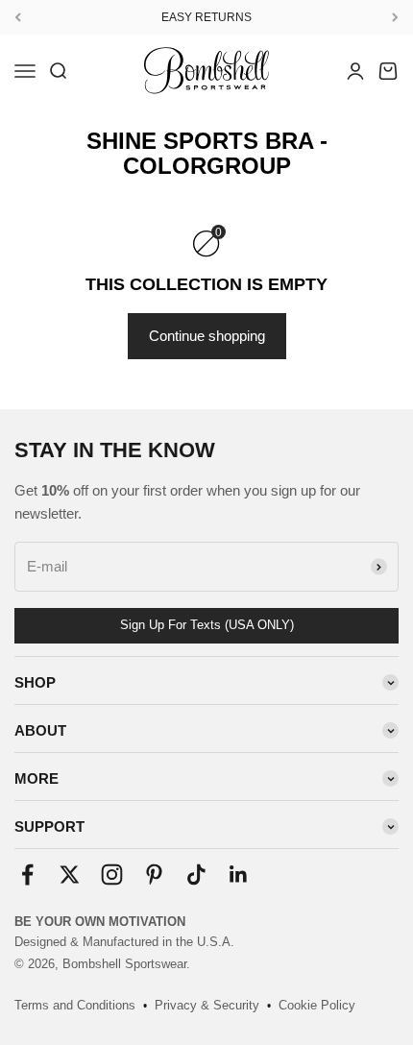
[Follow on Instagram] (112, 874)
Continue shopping (207, 336)
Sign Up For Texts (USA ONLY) (207, 625)
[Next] (395, 17)
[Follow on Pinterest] (154, 874)
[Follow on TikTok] (196, 874)
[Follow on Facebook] (27, 874)
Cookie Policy (317, 1005)
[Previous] (17, 17)
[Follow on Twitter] (70, 874)
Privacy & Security (207, 1005)
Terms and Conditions (74, 1005)
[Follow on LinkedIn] (239, 874)
